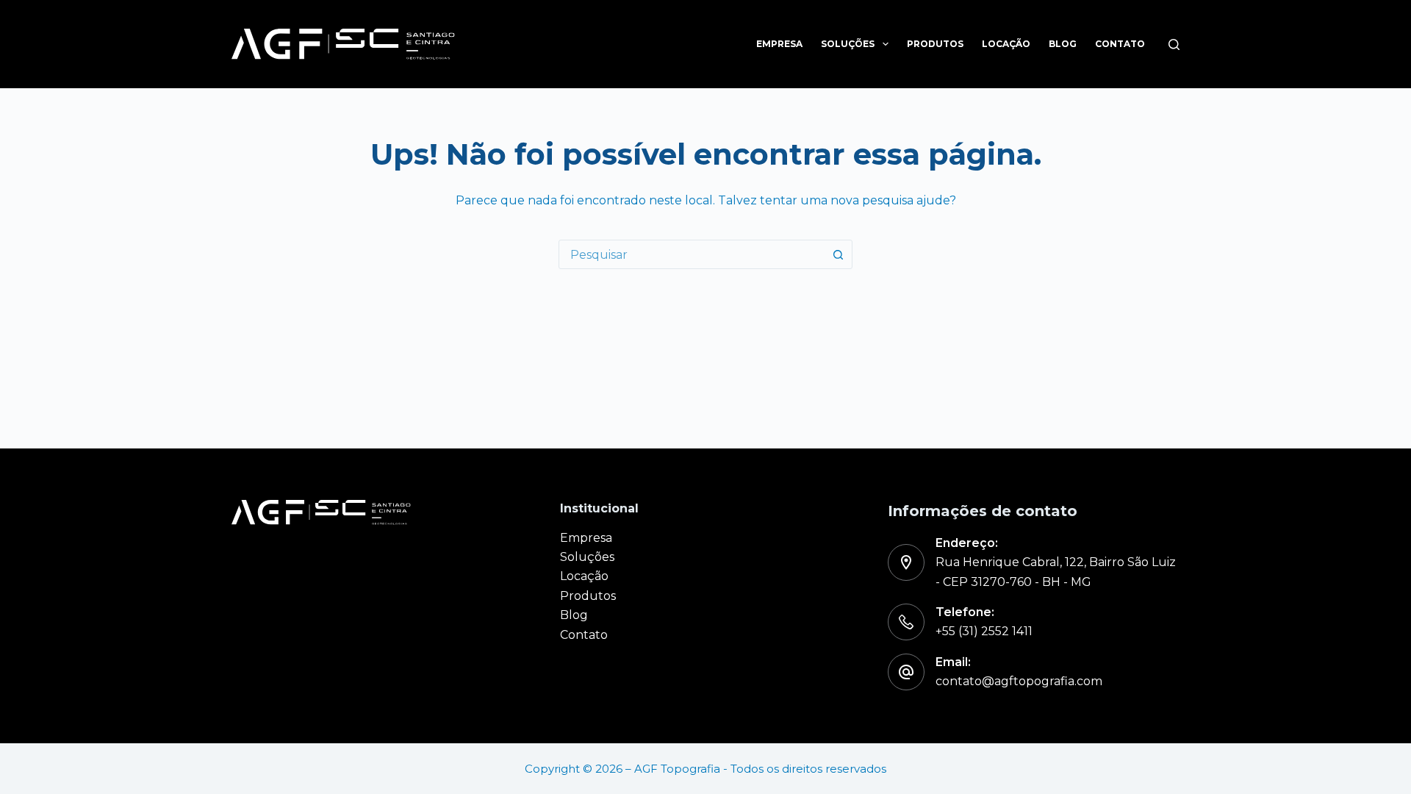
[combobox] (691, 254)
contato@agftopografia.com (1019, 681)
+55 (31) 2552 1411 (984, 631)
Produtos (935, 43)
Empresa (779, 43)
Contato (1120, 43)
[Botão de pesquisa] (838, 254)
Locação (1006, 43)
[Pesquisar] (1174, 44)
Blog (1063, 43)
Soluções (848, 43)
